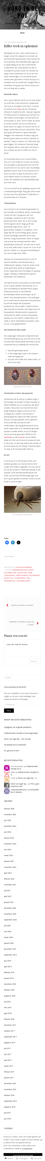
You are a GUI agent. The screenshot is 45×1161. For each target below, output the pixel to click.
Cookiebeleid (27, 1148)
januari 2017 (9, 1078)
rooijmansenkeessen (17, 42)
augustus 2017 (9, 1042)
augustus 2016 (9, 1107)
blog (19, 109)
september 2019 (10, 955)
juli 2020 (7, 925)
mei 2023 (7, 849)
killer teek (22, 573)
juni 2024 (7, 832)
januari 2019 (9, 978)
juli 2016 (7, 1113)
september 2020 (10, 920)
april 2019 (8, 966)
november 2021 (10, 885)
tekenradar (8, 437)
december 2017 (10, 1025)
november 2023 (10, 844)
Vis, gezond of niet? (11, 750)
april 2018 (8, 1013)
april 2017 (8, 1060)
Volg (9, 710)
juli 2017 (7, 1048)
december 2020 (10, 908)
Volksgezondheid (24, 567)
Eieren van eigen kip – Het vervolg (17, 739)
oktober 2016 (9, 1095)
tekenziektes (10, 581)
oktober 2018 (9, 990)
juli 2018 (7, 1002)
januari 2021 (9, 902)
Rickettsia (8, 578)
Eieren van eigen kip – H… (28, 778)
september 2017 (10, 1037)
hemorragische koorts (23, 570)
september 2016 (10, 1101)
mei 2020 (7, 931)
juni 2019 (7, 961)
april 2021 (8, 896)
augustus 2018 (9, 996)
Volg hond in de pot (15, 687)
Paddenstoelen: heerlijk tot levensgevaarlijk (21, 733)
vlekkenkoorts (23, 581)
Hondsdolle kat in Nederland (15, 745)
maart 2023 (8, 855)
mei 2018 (7, 1007)
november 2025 (10, 814)
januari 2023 (9, 861)
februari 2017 (9, 1072)
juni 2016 (7, 1119)
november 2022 (10, 867)
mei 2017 (7, 1054)
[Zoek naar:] (22, 678)
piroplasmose (22, 575)
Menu (22, 33)
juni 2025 (7, 820)
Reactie (34, 661)
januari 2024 (9, 838)
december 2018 (10, 984)
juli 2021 (7, 890)
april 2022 (8, 873)
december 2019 (10, 949)
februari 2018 (9, 1019)
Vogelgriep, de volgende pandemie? (18, 727)
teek (28, 578)
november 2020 (10, 914)
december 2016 (10, 1083)
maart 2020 (8, 937)
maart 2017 (8, 1066)
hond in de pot (22, 12)
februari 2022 (9, 879)
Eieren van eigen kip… (19, 784)
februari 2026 (9, 809)
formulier (21, 437)
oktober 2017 (9, 1031)
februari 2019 (9, 972)
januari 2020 (9, 943)
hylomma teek (10, 573)
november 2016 (10, 1089)
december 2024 (10, 826)
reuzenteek (35, 575)
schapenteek (20, 578)
